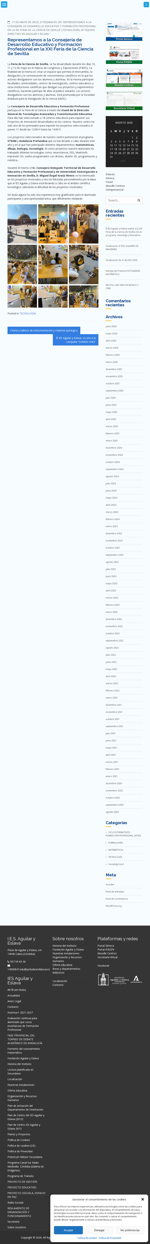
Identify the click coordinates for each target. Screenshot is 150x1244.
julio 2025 (111, 397)
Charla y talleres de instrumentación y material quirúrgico (44, 330)
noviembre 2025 (114, 376)
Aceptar (68, 1230)
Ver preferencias (130, 1230)
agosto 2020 (112, 812)
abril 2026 (111, 340)
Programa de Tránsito (21, 1176)
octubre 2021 (113, 719)
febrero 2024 (112, 519)
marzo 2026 (112, 347)
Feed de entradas (115, 891)
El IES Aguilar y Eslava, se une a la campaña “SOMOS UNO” (76, 340)
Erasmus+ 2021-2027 (20, 1012)
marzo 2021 (112, 762)
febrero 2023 (112, 604)
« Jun (122, 160)
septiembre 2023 (114, 554)
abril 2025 (111, 419)
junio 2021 (111, 740)
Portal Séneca (106, 945)
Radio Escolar (16, 1202)
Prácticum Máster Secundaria (25, 1157)
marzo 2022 (112, 683)
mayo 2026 (111, 333)
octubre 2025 (113, 383)
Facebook (103, 965)
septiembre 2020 (114, 804)
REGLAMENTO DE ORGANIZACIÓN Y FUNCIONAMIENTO (19, 1212)
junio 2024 (111, 490)
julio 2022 (111, 654)
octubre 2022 (113, 633)
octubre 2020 (113, 797)
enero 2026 (112, 362)
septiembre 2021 (114, 726)
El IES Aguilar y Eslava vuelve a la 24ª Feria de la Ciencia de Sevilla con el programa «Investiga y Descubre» (124, 232)
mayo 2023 (111, 583)
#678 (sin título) (17, 990)
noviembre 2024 (114, 454)
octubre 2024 (113, 462)
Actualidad (14, 995)
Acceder (110, 884)
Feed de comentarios (117, 898)
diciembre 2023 (114, 533)
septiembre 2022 (114, 640)
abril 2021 (111, 754)
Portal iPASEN (106, 949)
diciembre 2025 (114, 369)
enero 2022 (112, 697)
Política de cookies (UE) (21, 1145)
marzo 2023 (112, 597)
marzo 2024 (112, 512)
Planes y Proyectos (19, 1134)
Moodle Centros (107, 953)
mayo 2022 (111, 669)
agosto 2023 (112, 562)
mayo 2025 (111, 412)
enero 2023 (112, 612)
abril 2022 (111, 676)
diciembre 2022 (114, 619)
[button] (143, 1199)
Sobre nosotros (17, 1227)
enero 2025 (112, 440)
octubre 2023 (113, 547)
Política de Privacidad (110, 1237)
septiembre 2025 (114, 390)
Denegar (99, 1230)
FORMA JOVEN (115, 842)
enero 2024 (112, 526)
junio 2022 (111, 662)
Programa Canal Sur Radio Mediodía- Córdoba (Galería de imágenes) (26, 1166)
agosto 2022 (112, 647)
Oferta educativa (17, 1090)
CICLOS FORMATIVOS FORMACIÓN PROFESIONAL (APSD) (123, 834)
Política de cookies (87, 1237)
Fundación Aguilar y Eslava (23, 1058)
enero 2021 (112, 776)
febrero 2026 (112, 355)
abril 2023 (111, 590)
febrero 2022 (112, 690)
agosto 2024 (112, 476)
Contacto (13, 1007)
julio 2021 (111, 733)
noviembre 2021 (114, 712)
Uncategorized (116, 864)
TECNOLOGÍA (71, 30)
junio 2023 (111, 576)
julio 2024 (111, 483)
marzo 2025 (112, 426)
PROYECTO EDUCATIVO (22, 1187)
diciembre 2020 (114, 783)
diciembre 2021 (114, 704)
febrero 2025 (112, 433)
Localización (15, 1079)
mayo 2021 (111, 747)
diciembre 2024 (114, 447)
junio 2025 (111, 404)
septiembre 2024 (114, 469)
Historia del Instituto (19, 1064)
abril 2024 (111, 504)
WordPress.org (113, 905)
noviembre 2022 (114, 626)
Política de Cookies (19, 1140)
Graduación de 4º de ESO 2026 (121, 260)
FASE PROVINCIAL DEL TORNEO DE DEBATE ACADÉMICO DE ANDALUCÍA (25, 1039)
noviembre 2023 (114, 540)
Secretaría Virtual (107, 957)
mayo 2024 (111, 497)
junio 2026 (111, 326)
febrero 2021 (112, 769)
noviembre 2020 (114, 790)
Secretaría (13, 1221)
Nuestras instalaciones (21, 1085)
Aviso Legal (14, 1001)
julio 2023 (111, 569)
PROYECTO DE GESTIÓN (22, 1181)
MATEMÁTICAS (115, 849)
